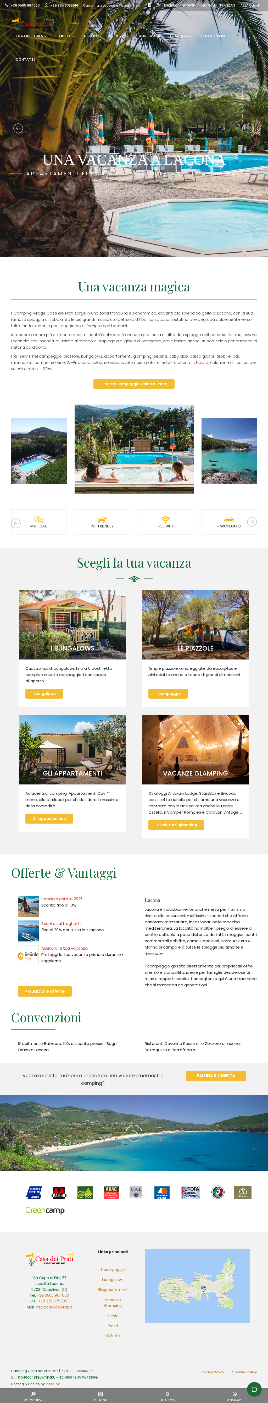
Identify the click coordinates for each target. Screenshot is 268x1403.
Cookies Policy (244, 1372)
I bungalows (44, 693)
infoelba (53, 1383)
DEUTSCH (207, 5)
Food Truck (148, 36)
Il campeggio (168, 693)
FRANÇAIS (227, 5)
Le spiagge (181, 36)
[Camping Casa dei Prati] (33, 17)
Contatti (25, 59)
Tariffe (63, 36)
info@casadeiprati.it (54, 1307)
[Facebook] (149, 5)
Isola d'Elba (213, 36)
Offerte (92, 36)
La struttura (29, 36)
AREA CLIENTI (250, 5)
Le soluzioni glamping (176, 825)
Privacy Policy (212, 1372)
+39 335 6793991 (64, 5)
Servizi (116, 36)
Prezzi (113, 1325)
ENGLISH (189, 5)
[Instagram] (157, 5)
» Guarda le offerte (45, 991)
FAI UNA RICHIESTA (216, 1076)
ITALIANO (170, 5)
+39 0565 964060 (25, 5)
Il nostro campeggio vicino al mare (134, 383)
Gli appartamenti (49, 818)
